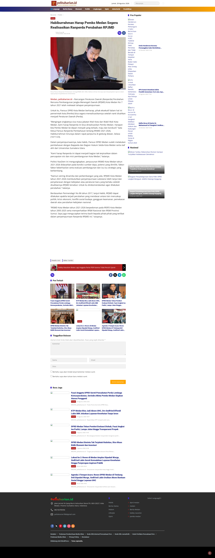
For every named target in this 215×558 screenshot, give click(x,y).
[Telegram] (119, 275)
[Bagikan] (124, 33)
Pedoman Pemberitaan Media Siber (71, 534)
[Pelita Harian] (64, 3)
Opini (111, 516)
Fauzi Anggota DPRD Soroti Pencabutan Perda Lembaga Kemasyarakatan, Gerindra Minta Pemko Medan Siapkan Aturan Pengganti (62, 303)
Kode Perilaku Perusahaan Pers (143, 534)
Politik (53, 18)
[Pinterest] (60, 526)
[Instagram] (69, 526)
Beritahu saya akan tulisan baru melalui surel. (70, 376)
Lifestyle (112, 513)
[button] (157, 3)
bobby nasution (136, 513)
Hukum (111, 509)
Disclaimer (85, 537)
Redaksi (53, 534)
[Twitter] (115, 275)
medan (132, 506)
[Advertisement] (88, 241)
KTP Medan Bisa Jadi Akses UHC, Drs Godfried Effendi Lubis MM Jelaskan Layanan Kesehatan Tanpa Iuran (88, 303)
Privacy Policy (74, 537)
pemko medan (135, 516)
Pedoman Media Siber (58, 537)
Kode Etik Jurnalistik (122, 534)
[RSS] (73, 526)
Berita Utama (113, 506)
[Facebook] (111, 275)
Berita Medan (135, 509)
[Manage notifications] (210, 553)
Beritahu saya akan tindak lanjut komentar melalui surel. (74, 372)
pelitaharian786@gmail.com (64, 514)
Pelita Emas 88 (60, 32)
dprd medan (134, 502)
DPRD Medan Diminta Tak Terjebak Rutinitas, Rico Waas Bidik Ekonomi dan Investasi (61, 328)
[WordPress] (65, 526)
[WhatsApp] (124, 275)
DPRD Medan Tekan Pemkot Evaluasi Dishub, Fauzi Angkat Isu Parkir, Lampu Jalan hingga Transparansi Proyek (114, 303)
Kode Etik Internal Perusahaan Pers (99, 534)
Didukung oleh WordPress (60, 541)
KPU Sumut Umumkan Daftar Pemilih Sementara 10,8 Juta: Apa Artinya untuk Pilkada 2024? (151, 91)
